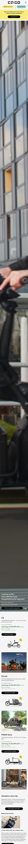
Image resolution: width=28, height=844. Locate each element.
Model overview (8, 6)
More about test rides (14, 808)
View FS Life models (10, 692)
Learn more (14, 16)
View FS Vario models (10, 751)
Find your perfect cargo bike (12, 608)
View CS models (9, 634)
